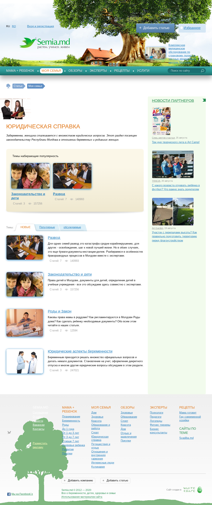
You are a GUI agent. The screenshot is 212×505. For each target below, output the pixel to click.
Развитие (68, 449)
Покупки (67, 453)
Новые (25, 227)
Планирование (71, 416)
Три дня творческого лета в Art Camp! (176, 142)
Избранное (192, 28)
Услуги (143, 70)
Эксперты (98, 70)
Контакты (38, 429)
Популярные (47, 227)
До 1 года (68, 429)
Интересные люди (102, 462)
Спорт (95, 432)
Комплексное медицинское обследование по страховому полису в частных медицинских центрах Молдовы (182, 54)
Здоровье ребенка (73, 445)
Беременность (71, 420)
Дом (93, 412)
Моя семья (51, 70)
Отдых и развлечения (129, 435)
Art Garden (157, 228)
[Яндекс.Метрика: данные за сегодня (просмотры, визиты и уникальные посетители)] (128, 490)
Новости (38, 420)
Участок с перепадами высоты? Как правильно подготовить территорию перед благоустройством (174, 236)
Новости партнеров (173, 101)
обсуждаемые (72, 227)
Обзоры (75, 70)
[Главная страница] (8, 86)
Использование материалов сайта (81, 496)
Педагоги (155, 416)
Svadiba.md (186, 437)
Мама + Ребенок (20, 70)
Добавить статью (156, 28)
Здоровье (97, 416)
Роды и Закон (59, 311)
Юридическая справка (99, 438)
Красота (96, 420)
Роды (65, 424)
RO (14, 26)
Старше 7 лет (70, 441)
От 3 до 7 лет (70, 437)
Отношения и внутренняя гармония (99, 455)
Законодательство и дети (70, 274)
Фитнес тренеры (160, 424)
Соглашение (40, 412)
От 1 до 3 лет (70, 432)
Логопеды (156, 420)
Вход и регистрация (40, 26)
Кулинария (98, 466)
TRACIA (156, 181)
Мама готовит (187, 412)
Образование (129, 416)
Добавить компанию (80, 480)
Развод (59, 194)
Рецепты (122, 70)
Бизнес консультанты (158, 430)
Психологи (156, 412)
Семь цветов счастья (163, 137)
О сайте (38, 416)
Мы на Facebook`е (22, 494)
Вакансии (39, 424)
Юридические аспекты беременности (80, 351)
